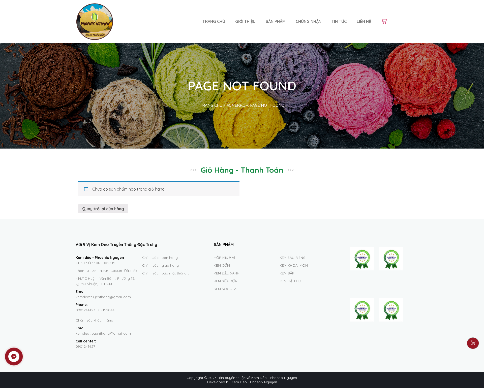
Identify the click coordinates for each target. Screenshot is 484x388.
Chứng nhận (308, 21)
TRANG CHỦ (211, 105)
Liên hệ (364, 21)
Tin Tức (339, 21)
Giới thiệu (245, 21)
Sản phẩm (276, 21)
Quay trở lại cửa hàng (103, 208)
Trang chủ (213, 21)
